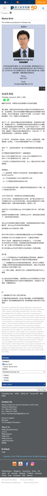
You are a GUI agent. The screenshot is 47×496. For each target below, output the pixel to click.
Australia (14, 473)
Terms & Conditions (27, 480)
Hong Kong (26, 471)
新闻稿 (4, 443)
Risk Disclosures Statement (11, 482)
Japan (4, 473)
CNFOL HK (24, 393)
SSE (41, 393)
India (9, 475)
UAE (23, 475)
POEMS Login (41, 2)
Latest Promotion (7, 440)
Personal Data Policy (31, 482)
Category (5, 361)
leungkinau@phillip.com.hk (23, 84)
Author (5, 369)
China (34, 471)
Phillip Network (7, 434)
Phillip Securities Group (10, 429)
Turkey (4, 475)
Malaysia (22, 473)
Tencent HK (34, 393)
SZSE (4, 396)
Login (3, 452)
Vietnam (30, 475)
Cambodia (16, 475)
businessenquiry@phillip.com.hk (18, 413)
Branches (5, 420)
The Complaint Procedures (11, 422)
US (39, 471)
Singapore (17, 471)
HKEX (17, 393)
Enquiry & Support (8, 418)
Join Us (4, 432)
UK (9, 473)
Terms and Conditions (9, 480)
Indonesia (38, 473)
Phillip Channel (7, 438)
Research (6, 13)
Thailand (30, 473)
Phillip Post (5, 436)
